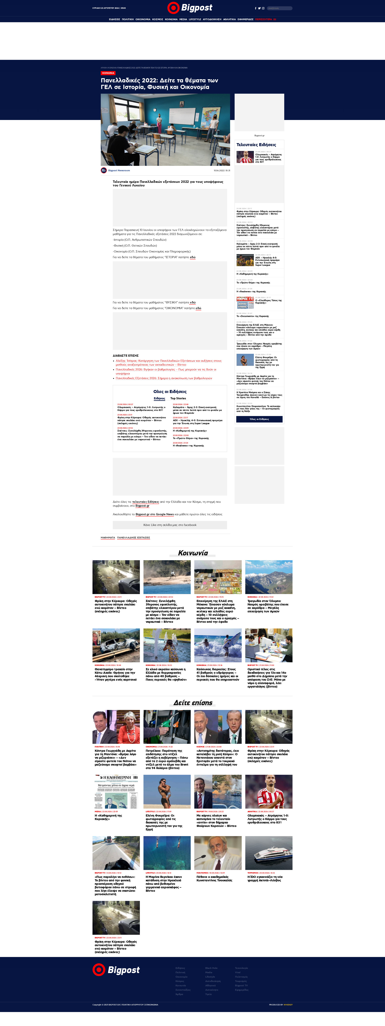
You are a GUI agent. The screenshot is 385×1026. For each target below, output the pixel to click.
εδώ (193, 257)
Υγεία (208, 994)
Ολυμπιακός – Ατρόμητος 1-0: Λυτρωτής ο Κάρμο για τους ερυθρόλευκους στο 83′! (141, 409)
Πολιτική (180, 972)
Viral (237, 972)
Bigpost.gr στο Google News (155, 514)
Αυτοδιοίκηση (213, 981)
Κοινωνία (181, 985)
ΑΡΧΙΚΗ (104, 68)
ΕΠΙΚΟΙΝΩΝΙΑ (151, 1005)
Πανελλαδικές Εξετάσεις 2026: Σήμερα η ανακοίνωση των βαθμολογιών (164, 378)
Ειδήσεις (159, 398)
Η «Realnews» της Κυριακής (188, 445)
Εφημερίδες (242, 990)
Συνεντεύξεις (183, 990)
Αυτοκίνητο (211, 990)
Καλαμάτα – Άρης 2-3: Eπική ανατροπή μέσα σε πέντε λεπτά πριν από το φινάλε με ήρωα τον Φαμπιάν (197, 410)
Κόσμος (180, 981)
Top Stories (178, 398)
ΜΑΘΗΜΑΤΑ (108, 537)
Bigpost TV (241, 985)
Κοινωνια (171, 19)
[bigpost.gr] (190, 13)
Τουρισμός (241, 981)
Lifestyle (195, 19)
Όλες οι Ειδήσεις (259, 419)
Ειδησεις (114, 19)
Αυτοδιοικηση (212, 19)
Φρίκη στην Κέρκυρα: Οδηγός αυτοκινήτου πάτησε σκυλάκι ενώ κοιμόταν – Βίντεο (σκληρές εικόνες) (141, 420)
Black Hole (211, 968)
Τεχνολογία (241, 968)
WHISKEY (288, 1005)
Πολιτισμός (241, 976)
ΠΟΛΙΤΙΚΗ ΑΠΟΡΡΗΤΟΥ (133, 1005)
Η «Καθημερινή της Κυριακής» (190, 430)
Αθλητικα (229, 19)
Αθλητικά (210, 985)
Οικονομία (181, 976)
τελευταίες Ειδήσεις (145, 502)
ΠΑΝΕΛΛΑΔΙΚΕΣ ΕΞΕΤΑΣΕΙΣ (133, 537)
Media (183, 19)
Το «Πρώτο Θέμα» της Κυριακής (191, 438)
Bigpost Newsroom (119, 170)
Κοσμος (157, 19)
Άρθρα (179, 994)
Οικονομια (143, 19)
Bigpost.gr (142, 506)
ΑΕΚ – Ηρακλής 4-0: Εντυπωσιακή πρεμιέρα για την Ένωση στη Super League (197, 422)
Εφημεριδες (246, 19)
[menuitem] (114, 19)
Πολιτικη (128, 19)
